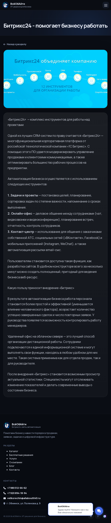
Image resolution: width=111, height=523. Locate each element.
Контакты (14, 469)
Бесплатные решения (21, 455)
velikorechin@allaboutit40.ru (23, 498)
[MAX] (105, 516)
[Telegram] (91, 516)
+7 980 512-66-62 (17, 487)
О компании (15, 462)
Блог (11, 466)
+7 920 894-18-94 (17, 493)
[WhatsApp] (98, 516)
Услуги (13, 458)
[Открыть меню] (106, 5)
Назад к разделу (16, 44)
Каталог (13, 451)
